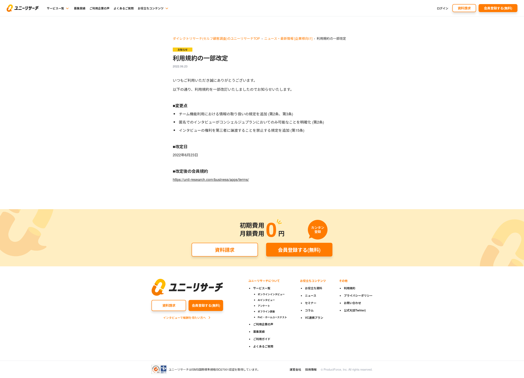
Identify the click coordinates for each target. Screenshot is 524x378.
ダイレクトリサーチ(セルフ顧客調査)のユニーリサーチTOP (216, 38)
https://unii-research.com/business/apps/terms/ (211, 179)
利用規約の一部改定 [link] (331, 38)
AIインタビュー (266, 300)
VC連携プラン (314, 318)
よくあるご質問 (124, 8)
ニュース (310, 295)
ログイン (442, 8)
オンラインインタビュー (271, 294)
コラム (309, 310)
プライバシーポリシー (358, 295)
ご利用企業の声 (99, 8)
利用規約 (349, 288)
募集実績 (79, 8)
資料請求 (464, 8)
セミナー (310, 303)
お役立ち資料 (313, 288)
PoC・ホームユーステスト (272, 317)
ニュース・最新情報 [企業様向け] (288, 38)
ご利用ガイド (261, 339)
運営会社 (295, 369)
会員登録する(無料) (498, 8)
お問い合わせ (352, 303)
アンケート (264, 306)
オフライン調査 (266, 311)
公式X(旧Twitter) (355, 310)
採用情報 (311, 369)
